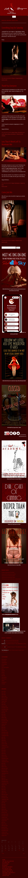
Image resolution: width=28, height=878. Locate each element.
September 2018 (5, 761)
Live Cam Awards (5, 667)
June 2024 (4, 691)
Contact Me (5, 875)
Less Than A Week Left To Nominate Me (11, 143)
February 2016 (4, 794)
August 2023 (4, 701)
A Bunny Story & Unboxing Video (8, 575)
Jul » (24, 853)
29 (19, 850)
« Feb (3, 853)
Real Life (3, 675)
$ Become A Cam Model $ (8, 872)
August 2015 (4, 801)
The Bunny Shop (6, 874)
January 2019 (4, 756)
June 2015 (4, 804)
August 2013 (4, 835)
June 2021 (4, 727)
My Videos (4, 865)
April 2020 (4, 740)
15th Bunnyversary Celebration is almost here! (11, 579)
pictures (9, 134)
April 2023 (4, 704)
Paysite (3, 670)
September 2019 (5, 747)
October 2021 (4, 722)
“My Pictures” (18, 31)
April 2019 (4, 753)
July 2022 (3, 712)
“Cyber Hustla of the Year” (11, 168)
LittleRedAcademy (7, 869)
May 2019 (4, 752)
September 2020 (5, 735)
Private (3, 674)
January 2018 (4, 770)
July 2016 (3, 786)
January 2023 (4, 706)
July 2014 (3, 822)
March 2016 (4, 792)
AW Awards (4, 660)
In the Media (4, 664)
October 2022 (4, 711)
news (6, 134)
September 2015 (5, 799)
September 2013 (5, 833)
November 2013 (5, 830)
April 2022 (4, 715)
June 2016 (4, 788)
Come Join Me (7, 192)
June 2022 (4, 714)
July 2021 (3, 725)
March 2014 (4, 824)
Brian (3, 640)
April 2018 (4, 765)
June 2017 (4, 776)
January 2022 (4, 719)
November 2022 (5, 709)
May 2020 (4, 738)
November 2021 (5, 720)
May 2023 (4, 702)
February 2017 (4, 779)
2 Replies (3, 135)
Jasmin (13, 240)
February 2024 (4, 697)
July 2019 (3, 748)
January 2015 (4, 812)
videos (3, 680)
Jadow (3, 646)
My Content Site (6, 868)
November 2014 (5, 815)
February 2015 (4, 810)
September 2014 (5, 819)
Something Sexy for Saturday (12, 27)
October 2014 (4, 817)
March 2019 (4, 755)
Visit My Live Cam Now (8, 861)
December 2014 (5, 814)
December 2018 (5, 758)
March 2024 (4, 696)
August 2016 (4, 784)
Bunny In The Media (7, 866)
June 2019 (4, 750)
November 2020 (5, 733)
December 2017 (5, 771)
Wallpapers (4, 682)
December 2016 (5, 781)
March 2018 (4, 766)
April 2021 (4, 729)
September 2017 (5, 773)
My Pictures (5, 864)
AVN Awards (4, 659)
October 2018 (4, 760)
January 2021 (4, 730)
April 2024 (4, 694)
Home (3, 859)
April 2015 (4, 807)
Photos (13, 78)
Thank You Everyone (9, 85)
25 (5, 850)
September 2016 (5, 783)
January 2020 (4, 743)
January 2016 (4, 796)
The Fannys (20, 132)
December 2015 (5, 797)
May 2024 (4, 693)
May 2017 (4, 778)
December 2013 (5, 828)
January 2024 (4, 699)
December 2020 (5, 732)
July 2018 (3, 763)
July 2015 (3, 802)
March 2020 (4, 742)
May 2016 (4, 789)
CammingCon (4, 662)
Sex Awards (4, 677)
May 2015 (4, 806)
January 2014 (4, 827)
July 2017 (3, 774)
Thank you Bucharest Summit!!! (8, 572)
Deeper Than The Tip (7, 871)
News (13, 132)
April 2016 (4, 791)
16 (23, 846)
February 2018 (4, 768)
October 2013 (4, 832)
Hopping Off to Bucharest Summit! (8, 574)
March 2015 (4, 809)
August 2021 (4, 724)
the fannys (13, 134)
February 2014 (4, 825)
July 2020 (3, 737)
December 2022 (5, 707)
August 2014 (4, 820)
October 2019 (4, 745)
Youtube (3, 683)
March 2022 (4, 717)
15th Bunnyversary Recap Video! (8, 577)
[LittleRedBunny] (16, 13)
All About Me (5, 862)
